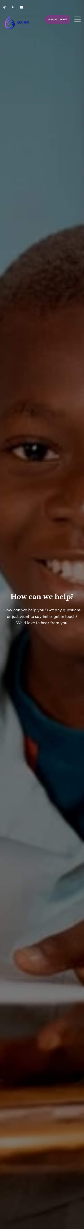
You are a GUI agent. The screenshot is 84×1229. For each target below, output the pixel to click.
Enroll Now (57, 19)
